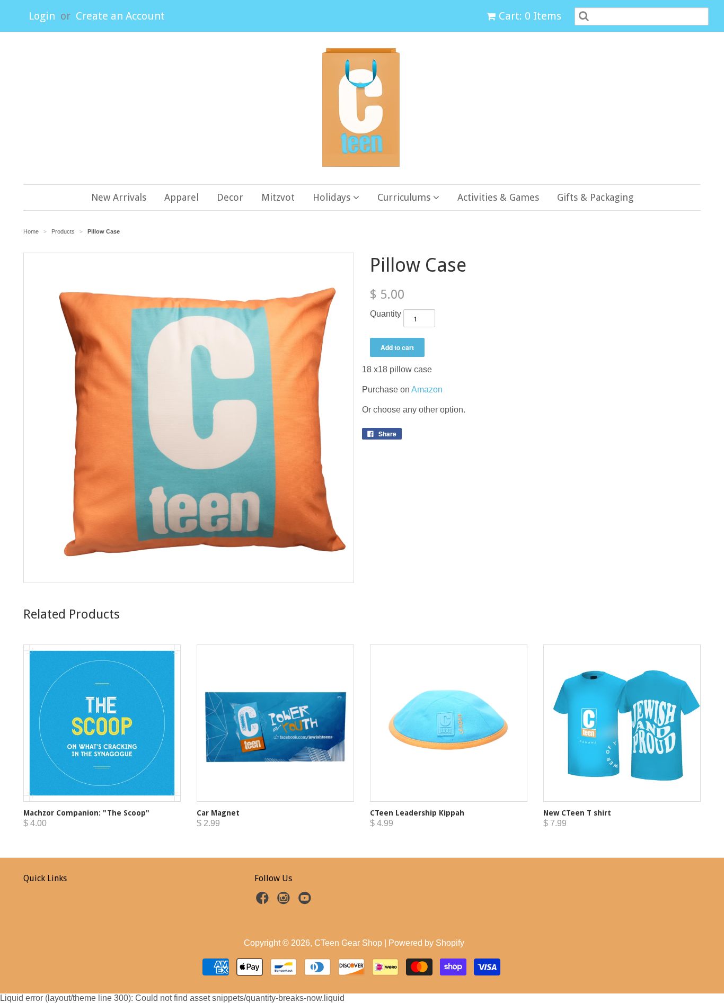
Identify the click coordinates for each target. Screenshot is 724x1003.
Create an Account (120, 16)
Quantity (385, 313)
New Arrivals (118, 197)
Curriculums (405, 197)
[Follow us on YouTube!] (306, 901)
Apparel (181, 197)
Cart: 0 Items (530, 16)
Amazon (427, 389)
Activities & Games (498, 197)
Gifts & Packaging (595, 197)
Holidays (333, 197)
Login (42, 16)
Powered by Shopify (426, 942)
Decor (230, 197)
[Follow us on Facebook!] (264, 901)
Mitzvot (278, 197)
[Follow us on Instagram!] (285, 901)
